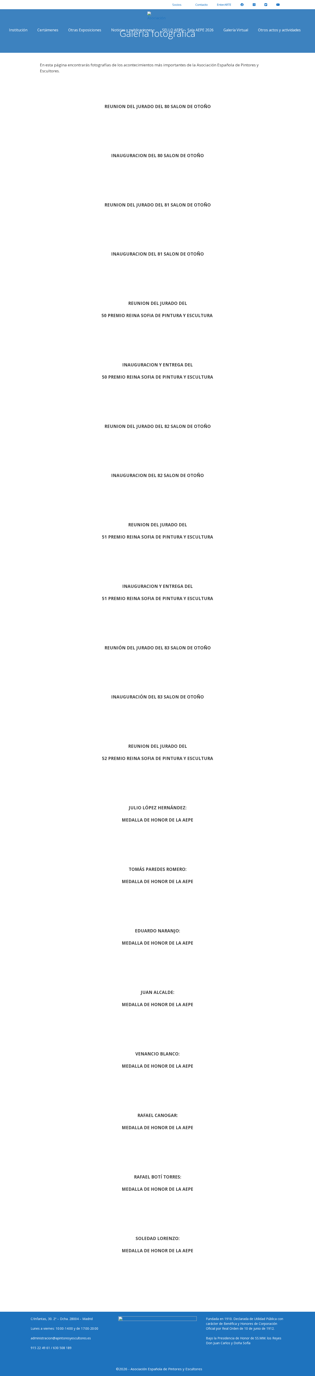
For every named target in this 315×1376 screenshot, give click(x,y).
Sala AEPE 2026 (200, 29)
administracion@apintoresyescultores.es (61, 1338)
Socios (176, 5)
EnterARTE (224, 5)
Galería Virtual (235, 29)
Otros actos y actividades (279, 29)
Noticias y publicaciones (131, 29)
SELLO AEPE (172, 29)
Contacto (201, 5)
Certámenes (47, 29)
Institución (18, 29)
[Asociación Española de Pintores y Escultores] (157, 16)
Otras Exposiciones (84, 29)
